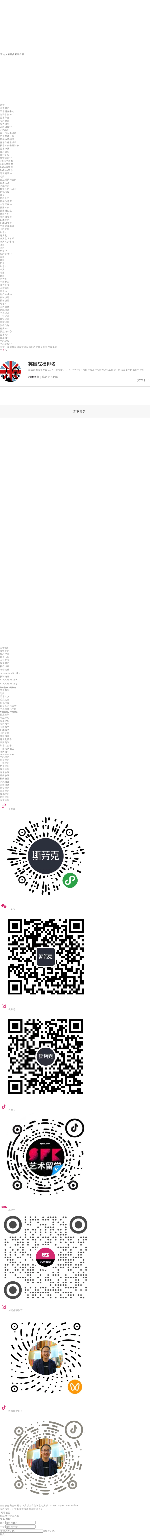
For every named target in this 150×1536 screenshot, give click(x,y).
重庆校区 (5, 791)
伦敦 (54, 347)
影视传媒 (5, 192)
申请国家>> (6, 204)
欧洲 (2, 269)
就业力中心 (6, 331)
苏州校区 (5, 775)
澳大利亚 (5, 285)
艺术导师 (5, 117)
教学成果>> (6, 158)
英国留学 (5, 727)
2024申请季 (6, 167)
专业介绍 (5, 717)
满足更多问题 (50, 376)
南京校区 (5, 772)
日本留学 (5, 730)
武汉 (26, 347)
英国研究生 (6, 217)
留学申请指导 (7, 139)
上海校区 (5, 763)
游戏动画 (5, 186)
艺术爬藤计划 (7, 136)
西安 (35, 347)
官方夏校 (5, 151)
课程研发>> (6, 127)
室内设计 (5, 306)
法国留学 (5, 742)
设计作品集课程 (8, 133)
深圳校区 (5, 769)
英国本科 (5, 213)
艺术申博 (5, 148)
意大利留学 (6, 739)
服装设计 (5, 297)
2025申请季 (6, 164)
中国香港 (5, 282)
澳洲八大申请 (7, 241)
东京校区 (5, 800)
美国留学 (5, 724)
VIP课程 (4, 130)
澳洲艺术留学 (7, 238)
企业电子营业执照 (9, 1515)
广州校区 (5, 766)
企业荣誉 (5, 660)
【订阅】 (140, 380)
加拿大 (3, 232)
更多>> (4, 251)
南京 (21, 347)
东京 (50, 347)
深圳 (16, 347)
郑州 (31, 347)
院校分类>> (6, 254)
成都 (12, 347)
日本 (2, 263)
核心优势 (5, 654)
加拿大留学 (6, 745)
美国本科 (5, 207)
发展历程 (5, 657)
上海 (7, 347)
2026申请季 (6, 161)
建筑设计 (5, 310)
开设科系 (5, 690)
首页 (2, 105)
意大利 (3, 235)
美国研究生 (6, 210)
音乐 (2, 195)
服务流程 (5, 124)
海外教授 (5, 120)
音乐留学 (5, 337)
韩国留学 (5, 736)
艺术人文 (5, 182)
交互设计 (5, 313)
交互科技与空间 (8, 179)
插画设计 (5, 300)
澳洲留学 (5, 751)
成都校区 (5, 794)
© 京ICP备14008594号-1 (64, 1505)
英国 (2, 260)
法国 (2, 248)
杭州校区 (5, 778)
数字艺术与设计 (8, 189)
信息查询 (5, 714)
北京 (2, 347)
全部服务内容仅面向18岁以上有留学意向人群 (24, 1505)
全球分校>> (6, 344)
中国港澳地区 (7, 226)
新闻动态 (5, 198)
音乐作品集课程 (8, 142)
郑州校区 (5, 785)
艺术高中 (5, 334)
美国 (2, 257)
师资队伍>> (6, 114)
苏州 (45, 347)
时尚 (2, 176)
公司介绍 (5, 651)
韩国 (2, 244)
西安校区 (5, 788)
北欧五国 (5, 733)
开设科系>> (6, 173)
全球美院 (5, 288)
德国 (2, 275)
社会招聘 (5, 666)
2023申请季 (6, 170)
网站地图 (5, 1512)
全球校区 (5, 757)
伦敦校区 (5, 797)
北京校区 (5, 760)
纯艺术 (3, 303)
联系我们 (5, 663)
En (6, 350)
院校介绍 (5, 720)
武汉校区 (5, 781)
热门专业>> (6, 294)
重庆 (40, 347)
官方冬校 (5, 155)
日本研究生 (6, 223)
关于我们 (5, 108)
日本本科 (5, 220)
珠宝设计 (5, 319)
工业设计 (5, 316)
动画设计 (5, 322)
